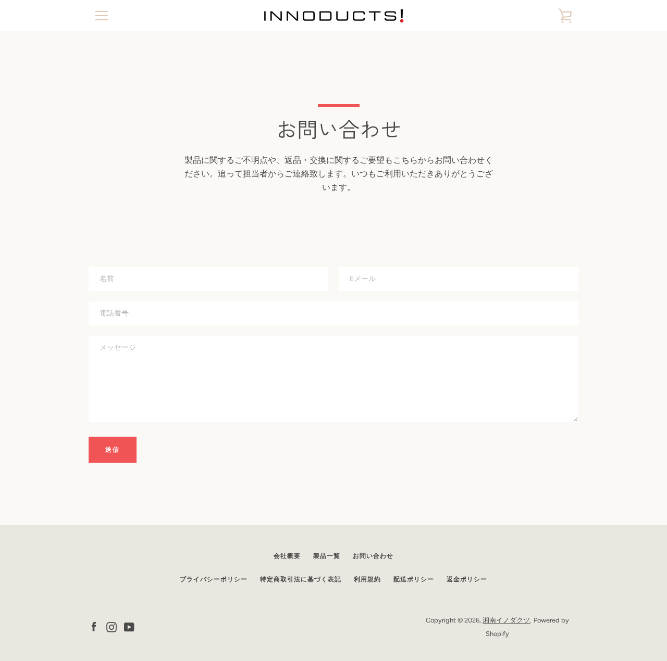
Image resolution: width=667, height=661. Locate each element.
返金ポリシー (467, 579)
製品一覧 (326, 556)
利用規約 (367, 579)
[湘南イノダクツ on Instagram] (111, 626)
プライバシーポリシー (214, 579)
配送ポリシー (413, 579)
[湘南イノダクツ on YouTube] (129, 626)
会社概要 (287, 556)
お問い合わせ (373, 556)
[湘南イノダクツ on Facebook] (94, 626)
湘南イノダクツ (506, 620)
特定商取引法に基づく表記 (300, 579)
